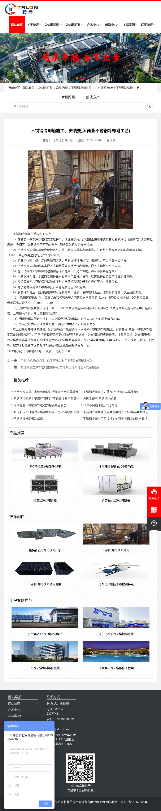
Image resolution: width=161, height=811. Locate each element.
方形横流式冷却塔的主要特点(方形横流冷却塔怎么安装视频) (60, 367)
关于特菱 (33, 24)
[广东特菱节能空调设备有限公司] (22, 12)
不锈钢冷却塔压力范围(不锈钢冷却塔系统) (110, 392)
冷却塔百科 (73, 24)
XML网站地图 (109, 802)
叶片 (67, 351)
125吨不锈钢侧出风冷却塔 (100, 405)
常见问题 (62, 87)
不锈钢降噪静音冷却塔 (28, 418)
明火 (58, 351)
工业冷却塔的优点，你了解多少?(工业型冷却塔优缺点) (56, 360)
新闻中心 (111, 24)
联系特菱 (147, 24)
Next (4, 58)
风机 (48, 351)
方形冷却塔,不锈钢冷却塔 (99, 398)
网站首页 (17, 24)
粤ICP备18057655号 (134, 802)
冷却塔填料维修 (35, 329)
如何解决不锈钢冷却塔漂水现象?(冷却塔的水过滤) (46, 412)
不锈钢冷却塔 (34, 351)
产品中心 (93, 24)
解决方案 (93, 96)
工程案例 (129, 24)
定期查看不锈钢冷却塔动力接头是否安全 (40, 405)
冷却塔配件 (52, 24)
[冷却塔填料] (80, 58)
